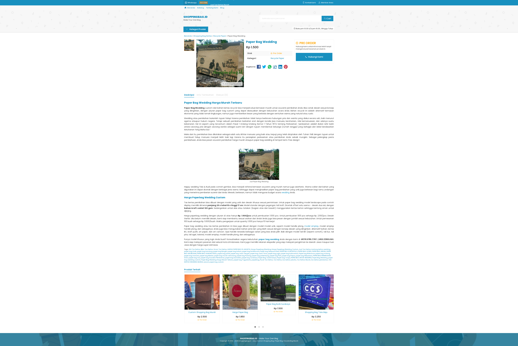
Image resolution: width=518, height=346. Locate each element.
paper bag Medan (207, 256)
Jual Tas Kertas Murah (219, 2)
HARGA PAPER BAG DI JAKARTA (238, 249)
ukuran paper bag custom (214, 262)
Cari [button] (328, 18)
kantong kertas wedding (320, 249)
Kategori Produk (197, 29)
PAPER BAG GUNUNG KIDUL (207, 253)
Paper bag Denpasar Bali (269, 251)
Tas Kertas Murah (303, 260)
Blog (222, 8)
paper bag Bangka (220, 251)
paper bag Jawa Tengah (240, 253)
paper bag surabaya (250, 258)
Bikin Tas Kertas (207, 249)
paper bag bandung (204, 251)
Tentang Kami (212, 8)
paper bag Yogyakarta (242, 260)
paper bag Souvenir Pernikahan (213, 258)
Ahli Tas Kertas (194, 249)
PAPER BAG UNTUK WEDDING (301, 258)
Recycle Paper (277, 58)
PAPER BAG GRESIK (319, 251)
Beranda (191, 8)
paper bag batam (234, 251)
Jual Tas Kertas (305, 249)
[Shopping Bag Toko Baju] (316, 292)
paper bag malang (323, 253)
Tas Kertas (278, 260)
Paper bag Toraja (283, 258)
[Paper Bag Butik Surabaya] (278, 287)
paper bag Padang (244, 256)
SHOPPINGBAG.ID (195, 17)
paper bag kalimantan (289, 253)
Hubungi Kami (315, 56)
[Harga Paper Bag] (240, 292)
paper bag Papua (288, 256)
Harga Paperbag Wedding (261, 249)
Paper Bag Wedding (320, 258)
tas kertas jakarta (289, 260)
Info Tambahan (205, 94)
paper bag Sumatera (233, 258)
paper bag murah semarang (225, 256)
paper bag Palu (275, 256)
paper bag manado (191, 256)
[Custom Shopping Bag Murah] (202, 292)
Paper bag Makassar (307, 253)
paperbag (255, 260)
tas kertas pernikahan (319, 260)
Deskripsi (189, 94)
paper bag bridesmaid (250, 251)
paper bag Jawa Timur (258, 253)
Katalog (200, 8)
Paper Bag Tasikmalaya (267, 258)
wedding (285, 192)
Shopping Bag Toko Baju (316, 312)
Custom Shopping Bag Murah (202, 312)
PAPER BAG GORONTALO (288, 251)
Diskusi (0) (222, 94)
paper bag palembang (260, 256)
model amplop (311, 226)
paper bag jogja (274, 253)
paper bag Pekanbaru (304, 256)
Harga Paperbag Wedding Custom (285, 249)
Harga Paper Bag (240, 312)
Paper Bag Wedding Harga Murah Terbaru (217, 260)
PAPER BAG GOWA (304, 251)
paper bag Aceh (190, 251)
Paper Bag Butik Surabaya (278, 304)
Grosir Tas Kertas (220, 249)
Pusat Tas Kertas (266, 260)
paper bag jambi (223, 253)
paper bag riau (194, 258)
